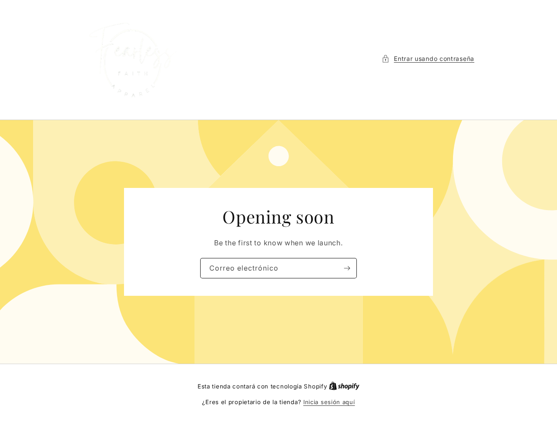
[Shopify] (344, 386)
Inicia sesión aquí (329, 401)
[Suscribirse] (346, 268)
